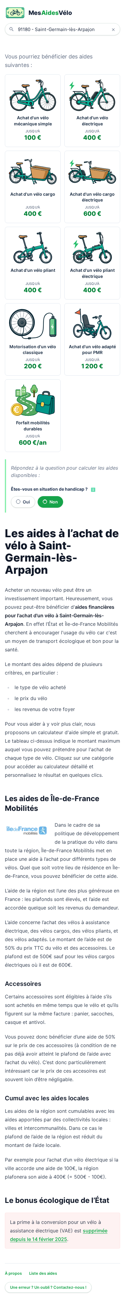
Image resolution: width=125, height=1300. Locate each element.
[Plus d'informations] (92, 489)
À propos (13, 1273)
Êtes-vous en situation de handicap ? (49, 489)
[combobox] (67, 29)
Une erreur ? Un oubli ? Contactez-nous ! (48, 1287)
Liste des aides (43, 1273)
